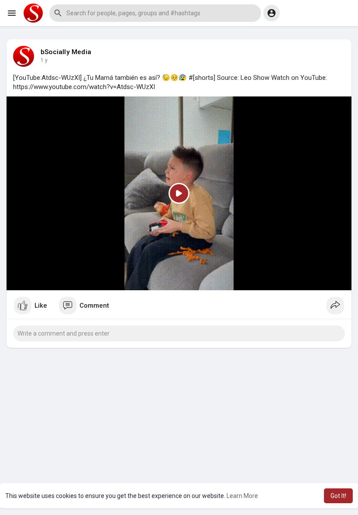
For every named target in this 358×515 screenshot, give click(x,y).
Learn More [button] (242, 495)
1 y (44, 60)
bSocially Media (66, 52)
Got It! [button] (338, 495)
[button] (155, 13)
